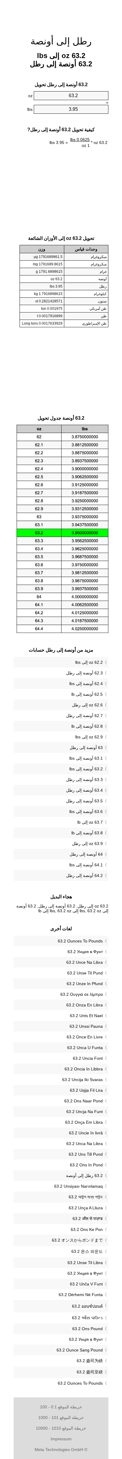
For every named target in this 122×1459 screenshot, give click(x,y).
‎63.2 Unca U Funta (85, 1047)
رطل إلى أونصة (61, 41)
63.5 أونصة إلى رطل (84, 801)
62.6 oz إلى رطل (87, 705)
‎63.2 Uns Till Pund (86, 1154)
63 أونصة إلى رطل (86, 747)
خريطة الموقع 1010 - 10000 (61, 1428)
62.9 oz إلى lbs (89, 737)
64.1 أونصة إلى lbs (86, 864)
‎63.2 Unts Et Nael (86, 1015)
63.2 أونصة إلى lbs (86, 769)
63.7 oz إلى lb (90, 822)
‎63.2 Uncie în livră (86, 1133)
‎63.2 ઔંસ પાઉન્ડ (87, 1317)
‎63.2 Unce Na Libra (84, 962)
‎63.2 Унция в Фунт (85, 951)
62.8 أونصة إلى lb (87, 726)
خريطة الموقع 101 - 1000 (61, 1417)
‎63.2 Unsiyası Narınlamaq (78, 1186)
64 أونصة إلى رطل (86, 854)
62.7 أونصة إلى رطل (84, 715)
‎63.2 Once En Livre (85, 1037)
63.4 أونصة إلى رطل (84, 790)
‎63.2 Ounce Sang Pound (80, 1350)
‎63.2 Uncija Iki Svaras (82, 1079)
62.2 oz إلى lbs (89, 662)
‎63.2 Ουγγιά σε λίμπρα (81, 994)
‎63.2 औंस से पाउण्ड (88, 1218)
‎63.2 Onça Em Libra (84, 1122)
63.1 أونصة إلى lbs (86, 758)
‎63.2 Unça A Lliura (86, 1207)
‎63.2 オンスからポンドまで (77, 1240)
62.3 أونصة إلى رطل (84, 673)
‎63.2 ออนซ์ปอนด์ (87, 1306)
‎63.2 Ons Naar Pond (83, 1101)
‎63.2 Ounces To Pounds (80, 941)
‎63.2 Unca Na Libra (84, 1143)
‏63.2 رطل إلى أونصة (84, 1175)
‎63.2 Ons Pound (87, 1328)
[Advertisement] (61, 15)
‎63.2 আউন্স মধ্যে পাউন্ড (86, 1197)
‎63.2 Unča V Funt (86, 1284)
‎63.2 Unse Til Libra (85, 1262)
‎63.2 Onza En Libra (84, 1005)
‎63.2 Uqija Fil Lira (86, 1090)
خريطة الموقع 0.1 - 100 (61, 1407)
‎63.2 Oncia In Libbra (84, 1069)
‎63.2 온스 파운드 (87, 1251)
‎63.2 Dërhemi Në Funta (81, 1294)
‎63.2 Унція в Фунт (86, 1339)
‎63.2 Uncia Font (88, 1058)
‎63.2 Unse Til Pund (85, 973)
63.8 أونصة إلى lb (87, 832)
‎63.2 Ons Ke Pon (87, 1229)
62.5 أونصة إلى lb (87, 694)
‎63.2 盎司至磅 (90, 1372)
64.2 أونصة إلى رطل (84, 875)
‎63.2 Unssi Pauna (86, 1026)
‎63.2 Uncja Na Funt (84, 1111)
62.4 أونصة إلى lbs (86, 683)
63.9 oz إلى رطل (87, 843)
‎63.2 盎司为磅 (90, 1360)
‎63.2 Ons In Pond (86, 1165)
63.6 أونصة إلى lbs (86, 811)
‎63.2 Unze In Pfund (85, 983)
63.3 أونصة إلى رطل (84, 779)
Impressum (61, 1438)
